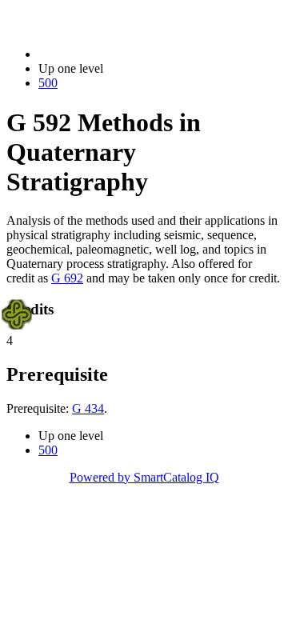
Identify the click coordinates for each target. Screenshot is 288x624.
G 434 (88, 408)
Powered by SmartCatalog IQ (144, 477)
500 (48, 83)
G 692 (67, 278)
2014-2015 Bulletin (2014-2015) (120, 54)
